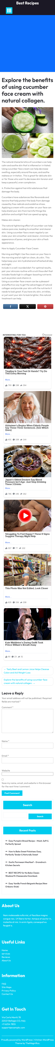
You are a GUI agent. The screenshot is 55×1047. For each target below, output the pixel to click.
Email (5, 755)
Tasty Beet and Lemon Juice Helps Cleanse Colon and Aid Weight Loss (26, 671)
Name (5, 741)
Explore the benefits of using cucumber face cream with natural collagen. (25, 681)
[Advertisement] (27, 44)
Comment (7, 707)
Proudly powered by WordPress (17, 1039)
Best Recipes (27, 2)
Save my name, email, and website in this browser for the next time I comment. (26, 785)
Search (27, 805)
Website (6, 770)
